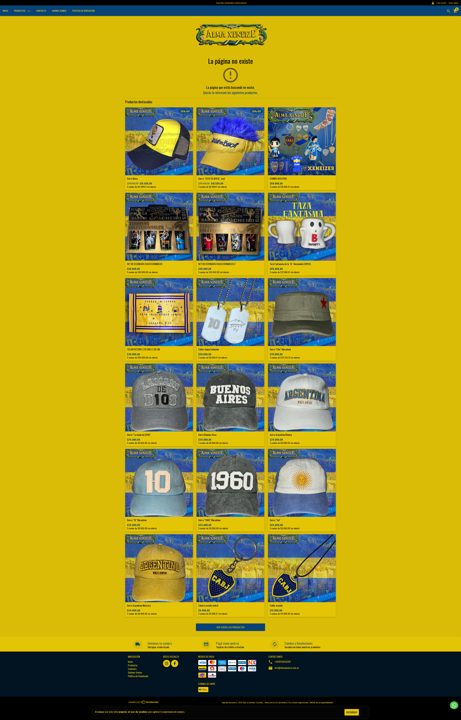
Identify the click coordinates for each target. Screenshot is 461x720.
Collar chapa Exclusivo (208, 349)
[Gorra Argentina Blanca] (302, 397)
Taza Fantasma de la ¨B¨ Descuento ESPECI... (291, 263)
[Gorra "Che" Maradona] (302, 312)
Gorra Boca (132, 178)
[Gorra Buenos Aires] (230, 397)
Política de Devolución (83, 10)
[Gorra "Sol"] (302, 483)
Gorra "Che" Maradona (280, 349)
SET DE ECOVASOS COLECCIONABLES (144, 263)
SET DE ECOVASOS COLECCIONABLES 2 (216, 263)
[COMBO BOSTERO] (302, 141)
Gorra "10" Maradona (137, 520)
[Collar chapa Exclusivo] (230, 312)
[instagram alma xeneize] (166, 663)
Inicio (5, 10)
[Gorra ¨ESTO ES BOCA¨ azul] (230, 141)
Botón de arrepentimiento (321, 702)
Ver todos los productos (230, 627)
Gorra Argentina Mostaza (139, 605)
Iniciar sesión (453, 2)
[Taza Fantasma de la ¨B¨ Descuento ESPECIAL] (302, 227)
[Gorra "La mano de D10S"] (159, 397)
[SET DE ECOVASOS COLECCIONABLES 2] (230, 227)
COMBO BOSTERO (278, 178)
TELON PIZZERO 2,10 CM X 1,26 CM (143, 349)
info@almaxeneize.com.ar (286, 668)
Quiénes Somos (59, 10)
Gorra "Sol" (275, 520)
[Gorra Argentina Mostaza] (159, 568)
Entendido (351, 712)
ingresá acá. (303, 702)
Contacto (41, 10)
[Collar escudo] (302, 568)
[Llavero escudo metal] (230, 568)
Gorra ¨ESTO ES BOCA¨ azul (211, 178)
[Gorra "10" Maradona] (159, 483)
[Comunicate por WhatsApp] (454, 705)
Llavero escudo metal (208, 605)
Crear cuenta (441, 2)
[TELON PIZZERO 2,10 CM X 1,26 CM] (159, 312)
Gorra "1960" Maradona (209, 520)
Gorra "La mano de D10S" (139, 434)
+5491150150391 (282, 661)
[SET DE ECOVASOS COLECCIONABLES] (159, 227)
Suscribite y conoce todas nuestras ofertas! (231, 2)
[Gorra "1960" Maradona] (230, 483)
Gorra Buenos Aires (207, 434)
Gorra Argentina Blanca (281, 434)
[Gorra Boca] (159, 141)
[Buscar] (449, 11)
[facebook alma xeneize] (174, 663)
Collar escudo (276, 605)
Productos (20, 10)
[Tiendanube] (143, 703)
